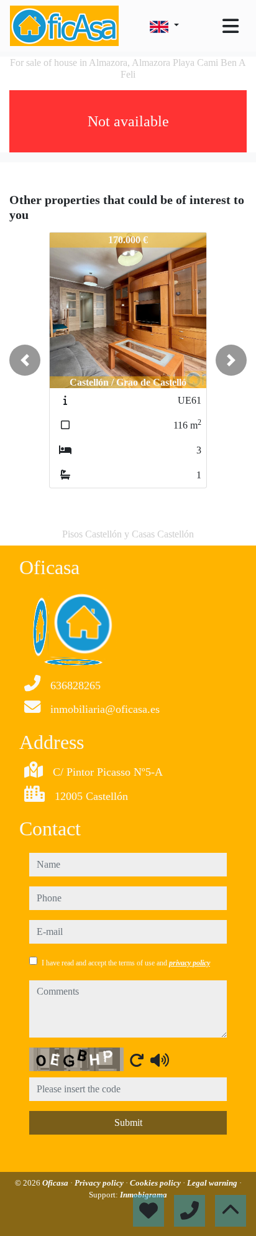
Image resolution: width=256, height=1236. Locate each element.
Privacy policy (100, 1182)
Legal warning (213, 1182)
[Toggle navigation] (230, 26)
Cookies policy (156, 1182)
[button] (24, 360)
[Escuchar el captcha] (160, 1060)
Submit (128, 1122)
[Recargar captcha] (137, 1060)
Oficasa (56, 1182)
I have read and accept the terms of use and (126, 963)
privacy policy (189, 963)
